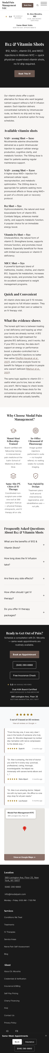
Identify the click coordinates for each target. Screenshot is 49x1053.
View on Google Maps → (24, 857)
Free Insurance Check (24, 675)
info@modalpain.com (15, 894)
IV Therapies (9, 932)
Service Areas (10, 939)
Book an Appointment (24, 654)
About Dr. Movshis (12, 971)
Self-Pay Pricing (11, 993)
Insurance (29, 1042)
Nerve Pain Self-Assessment (17, 946)
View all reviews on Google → (24, 723)
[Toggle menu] (44, 5)
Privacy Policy (10, 1023)
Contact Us (9, 1015)
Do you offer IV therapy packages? (17, 612)
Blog (6, 954)
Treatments (9, 924)
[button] (24, 828)
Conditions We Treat (13, 917)
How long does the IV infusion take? (20, 561)
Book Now (27, 5)
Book (17, 1042)
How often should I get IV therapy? (18, 595)
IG (7, 1031)
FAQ (6, 1008)
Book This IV (25, 73)
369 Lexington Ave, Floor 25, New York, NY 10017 (22, 879)
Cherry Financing (11, 1001)
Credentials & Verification (15, 979)
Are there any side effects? (18, 578)
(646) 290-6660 (24, 665)
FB (16, 1031)
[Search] (37, 5)
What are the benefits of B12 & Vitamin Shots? (20, 544)
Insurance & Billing (12, 986)
